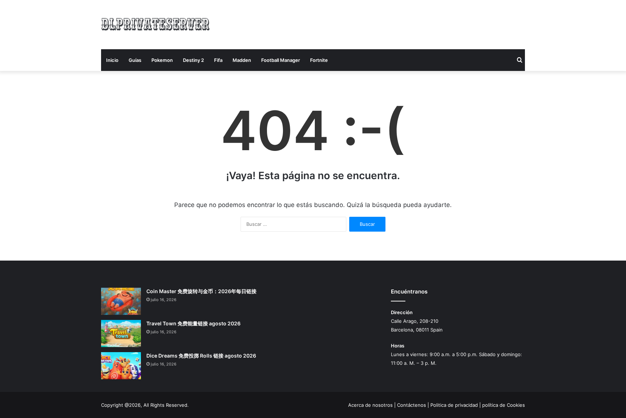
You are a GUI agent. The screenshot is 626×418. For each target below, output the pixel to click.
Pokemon (162, 60)
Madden (242, 60)
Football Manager (280, 60)
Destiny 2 (193, 60)
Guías (135, 60)
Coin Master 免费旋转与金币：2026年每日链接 (201, 291)
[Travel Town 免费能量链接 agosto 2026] (121, 333)
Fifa (218, 60)
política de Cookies (503, 405)
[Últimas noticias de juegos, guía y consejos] (155, 23)
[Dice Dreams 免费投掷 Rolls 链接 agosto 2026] (121, 365)
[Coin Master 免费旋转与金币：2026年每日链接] (121, 301)
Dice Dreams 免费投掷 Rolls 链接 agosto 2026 (201, 355)
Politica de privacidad (454, 405)
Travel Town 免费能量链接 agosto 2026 (193, 323)
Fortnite (319, 60)
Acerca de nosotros (370, 405)
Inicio (112, 60)
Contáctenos (411, 405)
